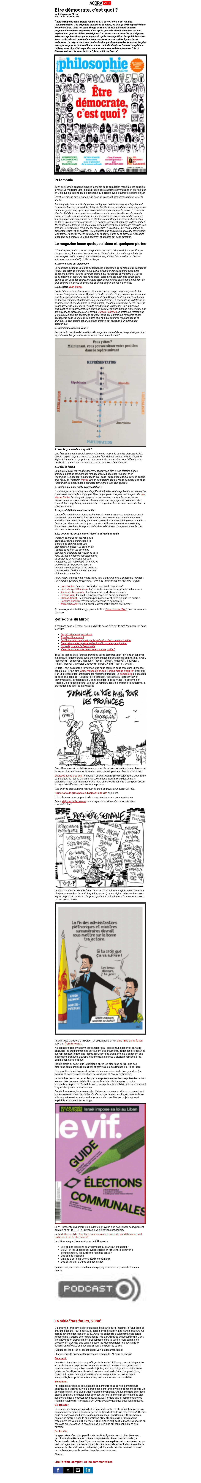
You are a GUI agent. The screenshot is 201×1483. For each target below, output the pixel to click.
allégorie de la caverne (74, 801)
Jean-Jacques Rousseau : (75, 589)
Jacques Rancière (71, 601)
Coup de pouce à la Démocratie (78, 646)
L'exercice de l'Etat (115, 609)
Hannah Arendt (69, 598)
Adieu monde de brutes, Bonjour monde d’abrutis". (107, 670)
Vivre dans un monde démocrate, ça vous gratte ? (88, 649)
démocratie (126, 673)
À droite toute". (73, 1043)
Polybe (84, 479)
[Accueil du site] (100, 5)
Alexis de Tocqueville (72, 592)
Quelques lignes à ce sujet (69, 775)
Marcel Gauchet (70, 604)
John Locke (67, 586)
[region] (122, 552)
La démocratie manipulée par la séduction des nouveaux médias (96, 640)
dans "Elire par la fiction (129, 1040)
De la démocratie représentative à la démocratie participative (94, 643)
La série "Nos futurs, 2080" (78, 1321)
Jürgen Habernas (107, 311)
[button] (58, 1470)
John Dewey (75, 286)
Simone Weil (67, 595)
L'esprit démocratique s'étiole (76, 634)
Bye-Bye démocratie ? (72, 637)
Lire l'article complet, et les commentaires (83, 1462)
